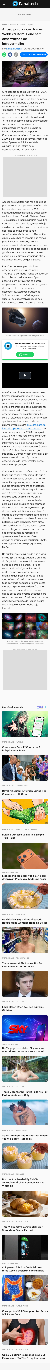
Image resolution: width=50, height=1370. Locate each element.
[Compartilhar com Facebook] (10, 54)
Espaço (30, 25)
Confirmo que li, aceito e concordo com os (25, 58)
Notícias (13, 25)
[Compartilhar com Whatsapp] (4, 54)
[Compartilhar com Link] (16, 54)
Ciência (22, 25)
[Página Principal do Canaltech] (25, 5)
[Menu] (4, 4)
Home (4, 25)
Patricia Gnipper (14, 48)
